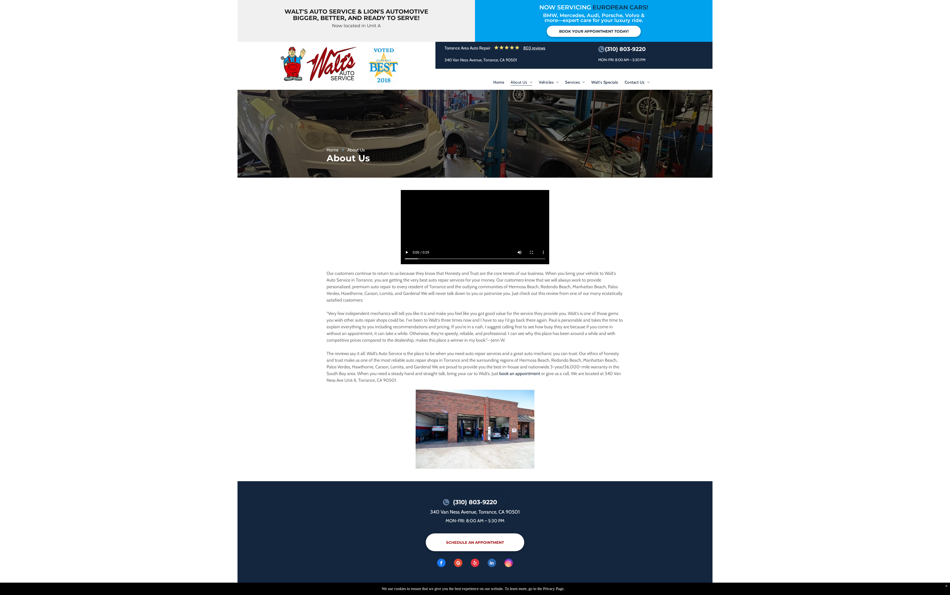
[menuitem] (498, 83)
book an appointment (519, 373)
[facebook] (441, 563)
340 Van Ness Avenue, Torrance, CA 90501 (481, 60)
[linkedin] (492, 563)
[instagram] (508, 563)
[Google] (458, 563)
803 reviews (534, 48)
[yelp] (475, 563)
